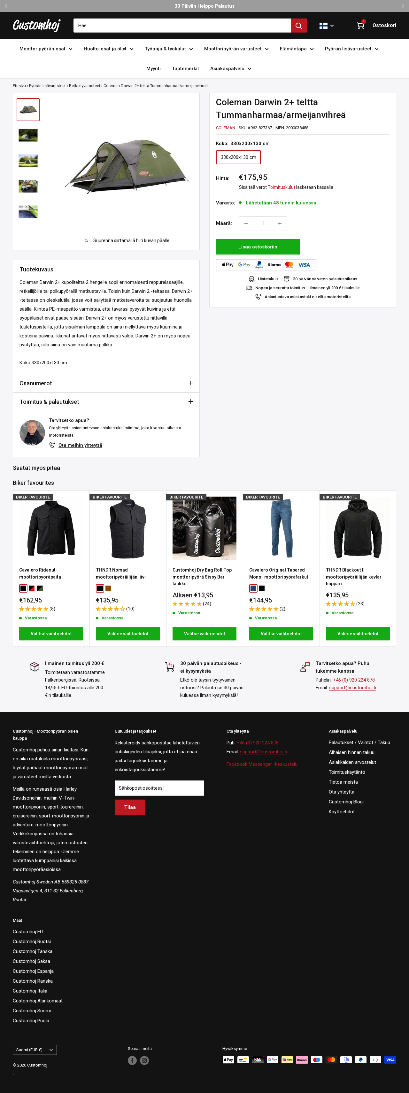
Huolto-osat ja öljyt (105, 49)
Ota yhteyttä (341, 792)
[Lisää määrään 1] (280, 223)
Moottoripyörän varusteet (233, 49)
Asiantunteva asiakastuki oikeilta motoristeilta (308, 296)
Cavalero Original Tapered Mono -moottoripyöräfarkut (278, 573)
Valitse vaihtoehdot (51, 633)
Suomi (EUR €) (29, 1049)
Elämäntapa (293, 49)
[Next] (396, 568)
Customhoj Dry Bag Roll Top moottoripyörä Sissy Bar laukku (202, 576)
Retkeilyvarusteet (84, 85)
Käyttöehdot (342, 812)
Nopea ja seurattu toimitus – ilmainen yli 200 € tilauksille (307, 287)
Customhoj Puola (31, 1020)
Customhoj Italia (30, 991)
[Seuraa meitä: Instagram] (144, 1060)
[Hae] (299, 25)
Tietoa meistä (343, 782)
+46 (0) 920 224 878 (354, 680)
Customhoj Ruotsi (32, 941)
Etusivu (19, 85)
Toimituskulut (281, 187)
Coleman (225, 127)
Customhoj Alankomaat (38, 1001)
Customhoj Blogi (346, 802)
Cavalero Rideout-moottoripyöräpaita (40, 573)
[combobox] (182, 25)
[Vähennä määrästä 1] (246, 223)
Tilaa (130, 807)
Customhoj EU (28, 931)
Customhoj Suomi (32, 1011)
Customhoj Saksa (31, 961)
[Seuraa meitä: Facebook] (132, 1060)
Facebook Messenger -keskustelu (262, 764)
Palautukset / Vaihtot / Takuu (359, 742)
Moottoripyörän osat (42, 49)
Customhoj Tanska (32, 951)
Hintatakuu (268, 279)
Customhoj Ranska (33, 981)
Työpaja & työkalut (165, 49)
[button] (34, 609)
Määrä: (224, 223)
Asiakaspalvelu (227, 68)
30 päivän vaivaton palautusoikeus (325, 279)
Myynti (153, 68)
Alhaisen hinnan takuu (351, 752)
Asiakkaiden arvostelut (352, 762)
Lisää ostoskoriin (257, 247)
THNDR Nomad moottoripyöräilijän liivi (121, 573)
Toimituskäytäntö (347, 772)
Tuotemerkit (185, 68)
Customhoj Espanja (33, 971)
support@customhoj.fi (352, 688)
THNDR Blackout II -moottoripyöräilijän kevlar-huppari (354, 576)
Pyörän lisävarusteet (348, 49)
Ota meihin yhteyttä (80, 445)
